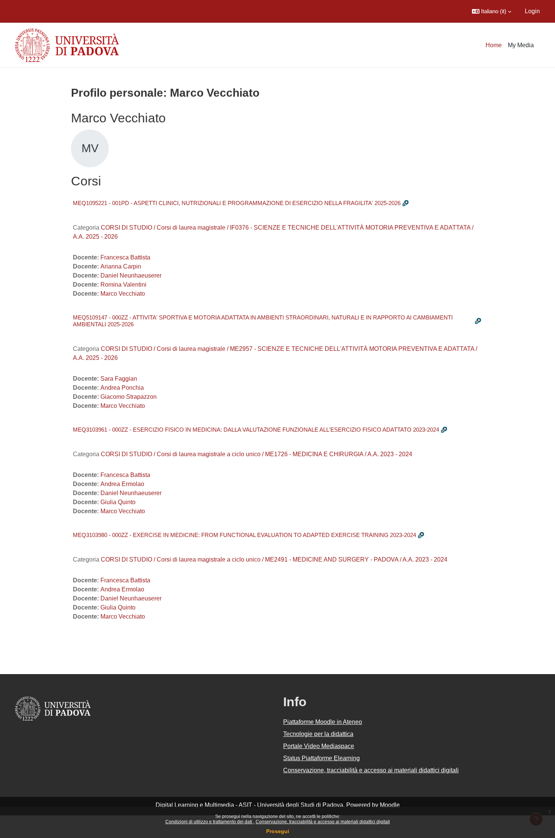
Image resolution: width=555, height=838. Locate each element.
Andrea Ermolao (122, 484)
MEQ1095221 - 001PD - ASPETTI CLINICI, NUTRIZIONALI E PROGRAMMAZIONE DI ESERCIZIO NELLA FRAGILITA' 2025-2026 (237, 203)
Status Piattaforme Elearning (321, 758)
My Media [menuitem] (521, 45)
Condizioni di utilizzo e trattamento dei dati (209, 821)
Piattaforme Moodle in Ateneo (322, 722)
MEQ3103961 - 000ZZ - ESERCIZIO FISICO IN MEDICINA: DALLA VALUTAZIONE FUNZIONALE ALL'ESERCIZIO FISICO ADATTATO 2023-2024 (256, 429)
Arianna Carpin (120, 266)
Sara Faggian (118, 378)
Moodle (390, 805)
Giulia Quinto (118, 502)
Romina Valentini (123, 284)
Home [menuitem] (494, 45)
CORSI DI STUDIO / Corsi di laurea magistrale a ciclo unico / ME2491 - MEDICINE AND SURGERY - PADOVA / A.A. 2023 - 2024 (274, 559)
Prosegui (277, 831)
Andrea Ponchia (122, 387)
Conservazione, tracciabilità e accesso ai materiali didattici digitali (323, 821)
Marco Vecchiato (122, 293)
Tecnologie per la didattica (318, 734)
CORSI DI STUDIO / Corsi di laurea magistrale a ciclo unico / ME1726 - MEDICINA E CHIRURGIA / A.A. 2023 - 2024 (256, 454)
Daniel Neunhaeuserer (131, 275)
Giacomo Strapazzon (128, 397)
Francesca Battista (125, 257)
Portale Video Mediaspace (318, 746)
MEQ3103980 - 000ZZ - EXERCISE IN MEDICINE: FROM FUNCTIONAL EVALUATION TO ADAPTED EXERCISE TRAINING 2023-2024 (244, 535)
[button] (491, 11)
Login (532, 11)
